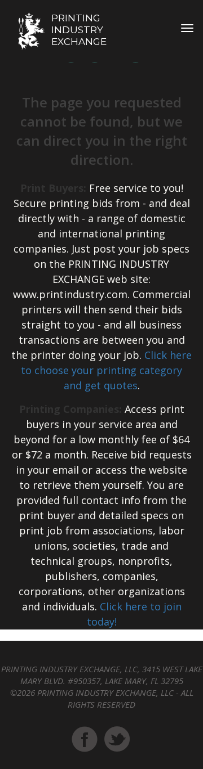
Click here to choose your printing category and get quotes (106, 370)
